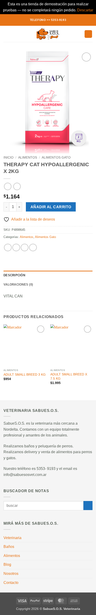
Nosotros (10, 574)
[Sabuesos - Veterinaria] (48, 34)
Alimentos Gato (56, 157)
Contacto (10, 583)
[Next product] (7, 186)
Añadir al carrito (51, 207)
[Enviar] (88, 505)
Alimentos (27, 157)
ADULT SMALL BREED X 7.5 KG (68, 376)
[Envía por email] (33, 247)
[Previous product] (17, 186)
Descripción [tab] (14, 275)
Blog (7, 564)
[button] (6, 34)
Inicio (8, 157)
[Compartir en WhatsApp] (8, 247)
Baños (8, 547)
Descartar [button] (85, 10)
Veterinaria (12, 538)
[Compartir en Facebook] (16, 247)
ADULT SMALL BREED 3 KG (24, 374)
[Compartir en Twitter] (24, 247)
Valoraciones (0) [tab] (18, 284)
